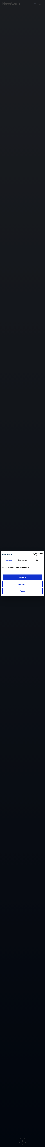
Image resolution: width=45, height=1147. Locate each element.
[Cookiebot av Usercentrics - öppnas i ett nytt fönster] (33, 554)
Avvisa (22, 591)
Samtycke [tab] (8, 560)
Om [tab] (37, 560)
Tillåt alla (22, 577)
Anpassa (21, 584)
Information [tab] (22, 560)
